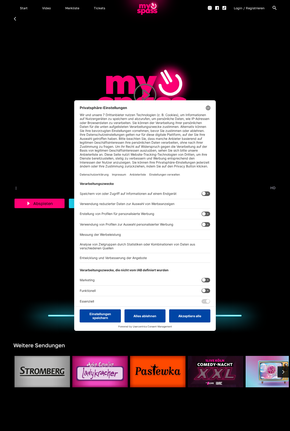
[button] (24, 8)
